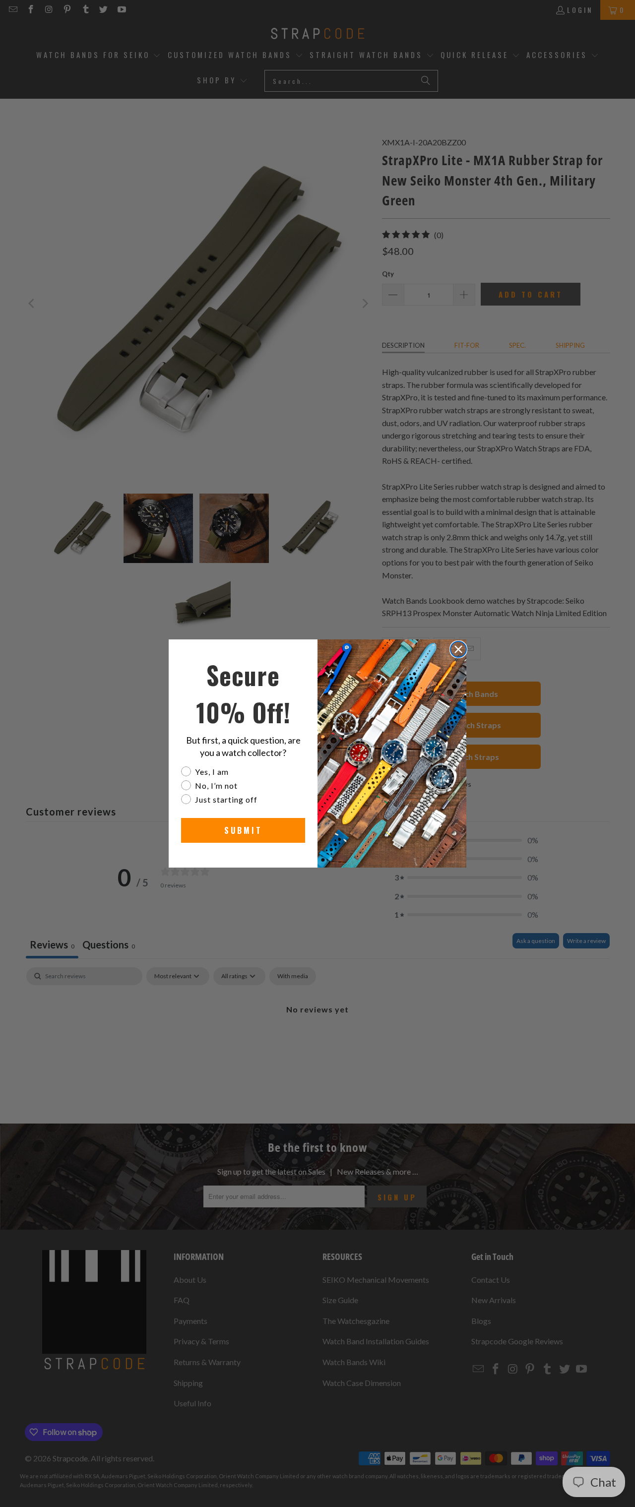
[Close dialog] (458, 649)
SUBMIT (243, 830)
